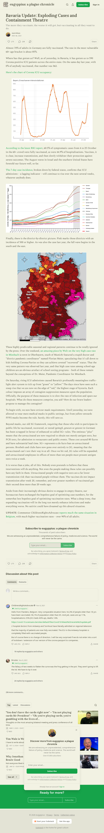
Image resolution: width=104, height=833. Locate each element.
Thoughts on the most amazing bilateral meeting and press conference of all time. (39, 723)
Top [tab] (8, 705)
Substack (39, 827)
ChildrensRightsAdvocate (22, 605)
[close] (76, 730)
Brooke (14, 660)
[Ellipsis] (97, 605)
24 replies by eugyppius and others (28, 681)
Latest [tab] (15, 705)
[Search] (67, 4)
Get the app (64, 821)
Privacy (49, 815)
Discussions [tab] (25, 705)
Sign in (96, 4)
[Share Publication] (72, 4)
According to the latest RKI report (24, 148)
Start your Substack (45, 821)
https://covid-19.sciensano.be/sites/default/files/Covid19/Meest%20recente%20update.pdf (51, 622)
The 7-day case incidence (19, 170)
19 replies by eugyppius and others (28, 651)
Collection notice (68, 815)
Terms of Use (64, 777)
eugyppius (16, 33)
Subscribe (83, 4)
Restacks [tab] (22, 582)
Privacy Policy (71, 779)
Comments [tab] (11, 582)
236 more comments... (15, 692)
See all (11, 777)
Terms (56, 815)
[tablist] (17, 582)
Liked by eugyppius (20, 608)
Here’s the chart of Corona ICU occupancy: (29, 72)
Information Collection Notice (51, 779)
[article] (52, 722)
